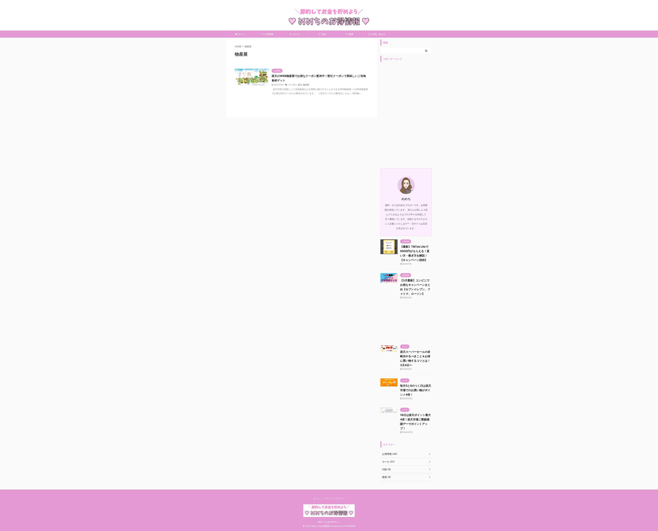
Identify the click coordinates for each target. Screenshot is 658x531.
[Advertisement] (406, 115)
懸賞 (351, 34)
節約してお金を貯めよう (329, 522)
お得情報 (268, 34)
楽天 (300, 84)
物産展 (306, 84)
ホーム (241, 34)
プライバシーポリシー (334, 498)
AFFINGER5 (349, 526)
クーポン (293, 84)
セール (296, 34)
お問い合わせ (378, 34)
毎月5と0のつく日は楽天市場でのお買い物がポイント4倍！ (415, 390)
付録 (323, 34)
